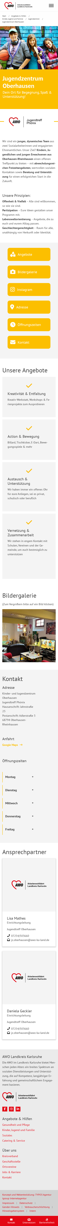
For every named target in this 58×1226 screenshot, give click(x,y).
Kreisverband (10, 1156)
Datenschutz (25, 1202)
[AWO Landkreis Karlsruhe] (18, 5)
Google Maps (10, 745)
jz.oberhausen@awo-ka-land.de (30, 940)
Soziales (7, 1135)
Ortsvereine (9, 1166)
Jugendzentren (34, 19)
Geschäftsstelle (11, 1161)
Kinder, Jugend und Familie (13, 19)
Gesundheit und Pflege (16, 1125)
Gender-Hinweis (10, 1206)
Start (4, 16)
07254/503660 (20, 936)
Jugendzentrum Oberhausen (13, 22)
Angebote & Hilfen (19, 16)
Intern (33, 1210)
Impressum (8, 1202)
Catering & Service (13, 1140)
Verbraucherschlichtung (37, 1206)
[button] (18, 659)
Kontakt (7, 1177)
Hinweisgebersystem (13, 1210)
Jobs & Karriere (11, 1172)
